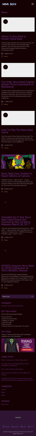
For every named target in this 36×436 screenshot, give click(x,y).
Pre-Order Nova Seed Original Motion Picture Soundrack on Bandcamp (17, 84)
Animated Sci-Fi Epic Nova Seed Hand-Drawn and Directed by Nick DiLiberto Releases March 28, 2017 (16, 221)
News (6, 56)
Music (6, 104)
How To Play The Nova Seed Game (17, 131)
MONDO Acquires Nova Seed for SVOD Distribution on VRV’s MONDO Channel (17, 268)
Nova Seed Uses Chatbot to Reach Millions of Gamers (16, 174)
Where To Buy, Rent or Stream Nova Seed (13, 37)
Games (6, 148)
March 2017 (5, 404)
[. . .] (18, 418)
